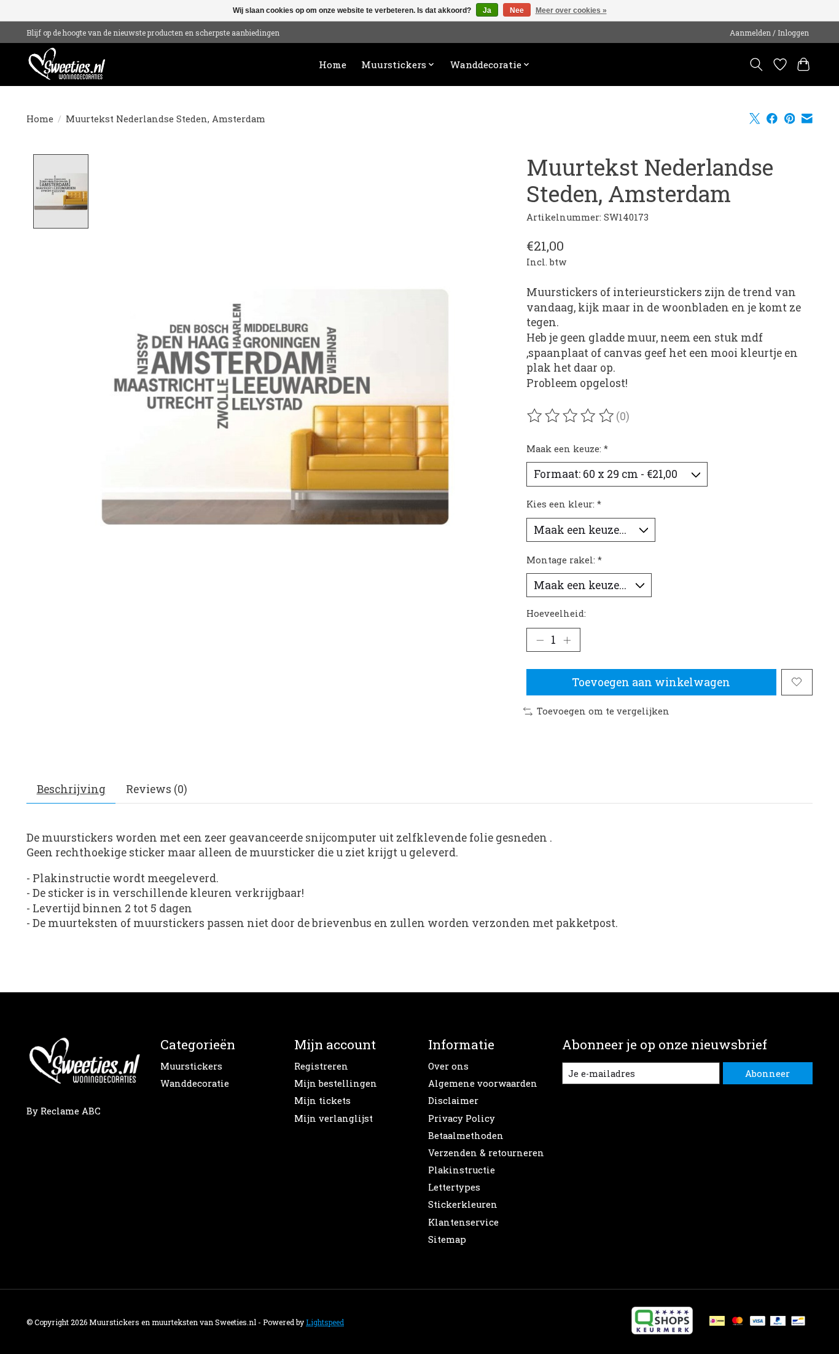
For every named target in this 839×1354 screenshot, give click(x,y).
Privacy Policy (461, 1118)
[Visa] (758, 1322)
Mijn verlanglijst (333, 1118)
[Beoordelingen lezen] (571, 416)
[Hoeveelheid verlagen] (539, 639)
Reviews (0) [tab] (156, 789)
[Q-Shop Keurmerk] (662, 1330)
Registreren (321, 1066)
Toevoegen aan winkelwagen (651, 682)
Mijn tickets (322, 1100)
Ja (487, 10)
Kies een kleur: (563, 504)
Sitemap (447, 1239)
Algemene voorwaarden (482, 1083)
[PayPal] (778, 1322)
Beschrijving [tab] (71, 789)
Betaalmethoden (466, 1135)
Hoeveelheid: (556, 613)
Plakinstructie (461, 1170)
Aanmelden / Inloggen (769, 32)
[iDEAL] (717, 1322)
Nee (517, 10)
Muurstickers (191, 1066)
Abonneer (767, 1073)
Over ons (448, 1066)
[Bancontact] (798, 1322)
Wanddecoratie (194, 1083)
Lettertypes (454, 1187)
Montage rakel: (564, 560)
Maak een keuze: (567, 449)
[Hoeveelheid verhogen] (567, 639)
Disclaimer (453, 1100)
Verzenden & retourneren (486, 1153)
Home (332, 64)
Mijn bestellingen (335, 1083)
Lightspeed (325, 1322)
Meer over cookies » (571, 10)
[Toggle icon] (756, 64)
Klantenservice (463, 1222)
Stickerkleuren (463, 1204)
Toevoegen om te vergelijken (603, 711)
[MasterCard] (738, 1322)
